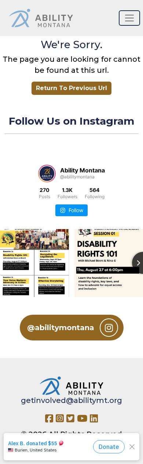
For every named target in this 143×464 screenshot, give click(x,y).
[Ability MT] (41, 18)
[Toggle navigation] (129, 18)
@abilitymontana (60, 327)
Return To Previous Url (71, 88)
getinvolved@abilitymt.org (71, 400)
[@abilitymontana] (47, 173)
